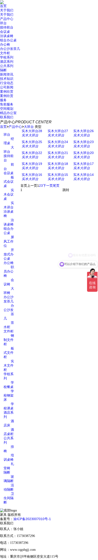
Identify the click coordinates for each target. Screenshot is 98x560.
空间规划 (6, 108)
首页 (3, 6)
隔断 (3, 70)
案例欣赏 (6, 91)
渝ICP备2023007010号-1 (32, 519)
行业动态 (6, 83)
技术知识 (6, 79)
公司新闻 (6, 87)
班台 (3, 23)
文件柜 (5, 53)
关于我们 (6, 10)
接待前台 (6, 27)
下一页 (48, 185)
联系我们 (6, 117)
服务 (3, 100)
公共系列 (6, 66)
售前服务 (6, 104)
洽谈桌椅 (6, 36)
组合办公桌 (8, 40)
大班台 (29, 127)
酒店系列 (6, 61)
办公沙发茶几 (10, 49)
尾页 (56, 185)
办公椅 (5, 44)
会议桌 (5, 32)
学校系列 (6, 57)
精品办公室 (8, 113)
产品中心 (6, 19)
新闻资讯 (6, 74)
